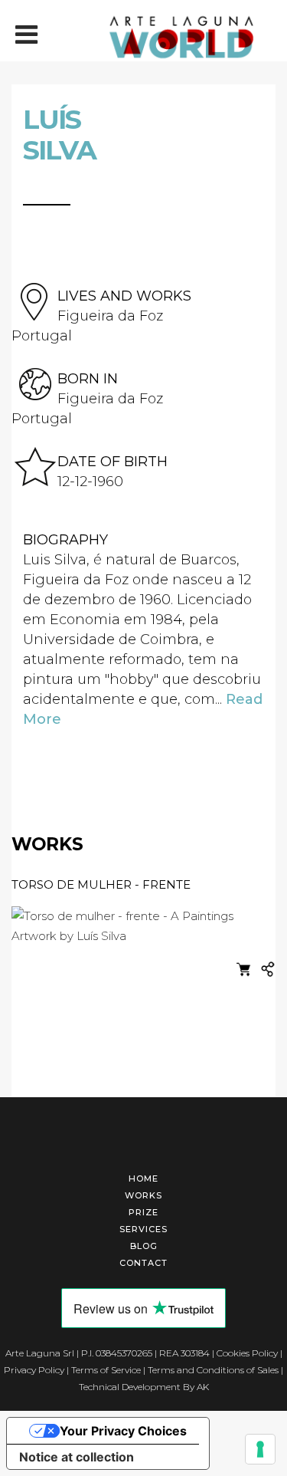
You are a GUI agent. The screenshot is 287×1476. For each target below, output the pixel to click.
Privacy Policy (34, 1370)
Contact (143, 1262)
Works (143, 1195)
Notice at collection (76, 1456)
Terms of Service (106, 1370)
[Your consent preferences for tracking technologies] (260, 1449)
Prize (143, 1212)
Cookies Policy (247, 1353)
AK (203, 1386)
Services (143, 1229)
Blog (144, 1246)
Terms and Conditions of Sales (213, 1370)
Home (143, 1178)
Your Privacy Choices (123, 1430)
